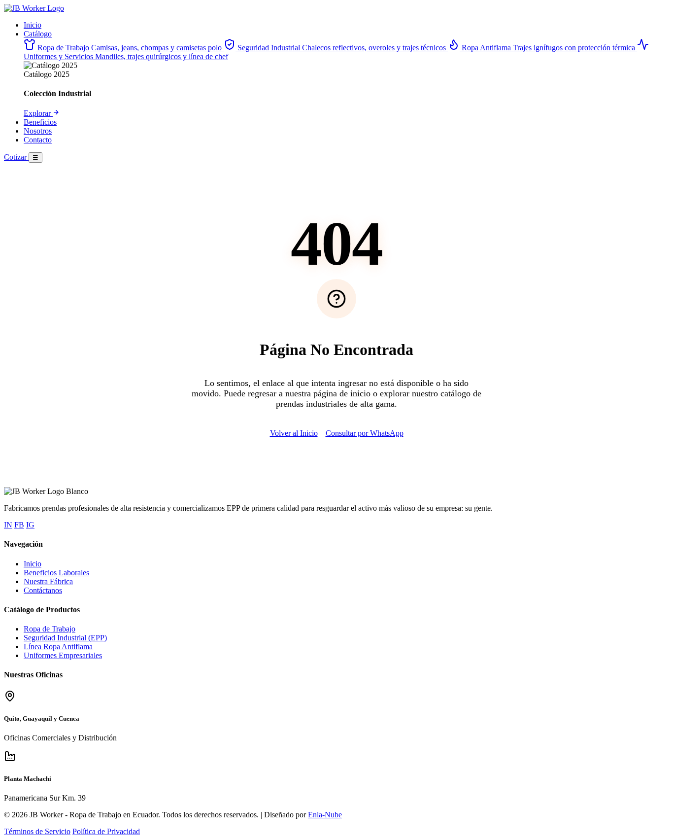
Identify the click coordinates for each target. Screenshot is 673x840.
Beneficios (40, 122)
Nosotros (38, 131)
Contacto (38, 140)
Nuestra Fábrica (48, 581)
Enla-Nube (325, 814)
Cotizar (16, 157)
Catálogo (38, 34)
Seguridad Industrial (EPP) (65, 637)
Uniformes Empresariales (63, 655)
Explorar (38, 113)
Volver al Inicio (294, 433)
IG (30, 525)
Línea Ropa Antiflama (58, 646)
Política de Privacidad (106, 831)
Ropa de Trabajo (49, 629)
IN (8, 525)
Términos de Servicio (37, 831)
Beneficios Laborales (56, 572)
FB (19, 525)
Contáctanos (43, 590)
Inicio (32, 25)
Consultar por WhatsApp (365, 433)
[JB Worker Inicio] (34, 8)
